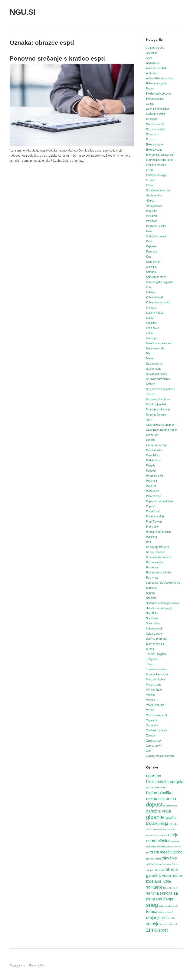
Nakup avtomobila (157, 374)
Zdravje (150, 735)
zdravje (152, 923)
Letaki (149, 317)
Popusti (150, 506)
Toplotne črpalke (156, 669)
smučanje (164, 899)
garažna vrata (158, 811)
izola (150, 823)
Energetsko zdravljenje (159, 160)
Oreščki (150, 440)
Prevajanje (152, 526)
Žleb (148, 751)
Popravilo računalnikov (159, 501)
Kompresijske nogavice (160, 282)
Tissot (149, 664)
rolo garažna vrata (162, 872)
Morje (149, 358)
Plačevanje (152, 491)
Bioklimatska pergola (158, 93)
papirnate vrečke (153, 858)
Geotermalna (154, 195)
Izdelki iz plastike (156, 226)
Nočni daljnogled (156, 404)
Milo (148, 353)
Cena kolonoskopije (157, 109)
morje (173, 834)
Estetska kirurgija (156, 175)
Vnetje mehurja (155, 705)
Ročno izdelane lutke (158, 572)
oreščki (166, 852)
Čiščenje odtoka (155, 114)
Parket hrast (153, 460)
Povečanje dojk (155, 516)
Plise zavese (153, 496)
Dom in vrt (152, 134)
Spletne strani (154, 633)
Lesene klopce (154, 312)
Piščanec (151, 480)
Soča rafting (153, 623)
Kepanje (151, 246)
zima (152, 929)
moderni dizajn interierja (156, 835)
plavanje (169, 858)
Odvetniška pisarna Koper (161, 430)
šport (163, 930)
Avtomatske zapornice (159, 78)
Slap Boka (152, 613)
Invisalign (151, 221)
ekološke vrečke (170, 805)
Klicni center (153, 261)
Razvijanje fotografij (157, 547)
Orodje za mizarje (156, 445)
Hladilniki (151, 210)
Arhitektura (152, 73)
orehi (154, 852)
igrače (170, 817)
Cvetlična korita (155, 124)
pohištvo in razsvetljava (156, 864)
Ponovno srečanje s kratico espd (57, 58)
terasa (151, 911)
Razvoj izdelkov (155, 552)
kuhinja (161, 823)
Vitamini (150, 700)
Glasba (150, 200)
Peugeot (151, 470)
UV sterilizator (154, 689)
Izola (149, 231)
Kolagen (151, 272)
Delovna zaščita (155, 129)
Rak (148, 542)
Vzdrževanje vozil (156, 715)
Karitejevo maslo (156, 236)
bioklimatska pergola (164, 781)
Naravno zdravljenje (158, 379)
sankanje (154, 887)
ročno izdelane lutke (164, 878)
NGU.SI (22, 12)
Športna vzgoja (155, 644)
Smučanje (152, 618)
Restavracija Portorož (159, 557)
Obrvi (149, 419)
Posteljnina (152, 511)
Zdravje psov (154, 740)
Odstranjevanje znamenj (160, 424)
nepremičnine (158, 840)
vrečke (172, 918)
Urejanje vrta (153, 684)
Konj (148, 287)
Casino (150, 103)
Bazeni (150, 88)
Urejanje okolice (155, 679)
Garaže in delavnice (158, 190)
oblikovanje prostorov (166, 846)
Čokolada (151, 119)
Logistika (151, 323)
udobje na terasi (165, 912)
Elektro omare (154, 144)
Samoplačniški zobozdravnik (163, 582)
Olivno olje (152, 435)
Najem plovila (154, 363)
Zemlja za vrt (154, 745)
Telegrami (152, 659)
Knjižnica (151, 267)
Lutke (149, 333)
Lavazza (151, 307)
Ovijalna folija (154, 450)
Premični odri (154, 521)
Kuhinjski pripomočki (158, 302)
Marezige (151, 338)
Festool (150, 180)
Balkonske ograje (156, 83)
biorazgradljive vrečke (155, 787)
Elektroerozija (154, 149)
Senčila (150, 593)
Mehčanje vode (155, 348)
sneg (152, 904)
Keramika (151, 251)
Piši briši (151, 486)
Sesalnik (151, 598)
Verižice (150, 694)
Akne (149, 58)
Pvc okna (151, 537)
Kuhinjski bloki (154, 297)
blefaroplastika (159, 792)
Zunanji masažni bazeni (160, 756)
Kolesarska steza (156, 277)
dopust (154, 804)
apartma (153, 775)
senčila (152, 893)
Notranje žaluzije (156, 414)
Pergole (150, 465)
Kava (149, 241)
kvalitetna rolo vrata (166, 829)
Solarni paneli (154, 628)
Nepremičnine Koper (158, 399)
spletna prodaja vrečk (168, 906)
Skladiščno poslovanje (159, 608)
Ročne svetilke (154, 562)
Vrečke (150, 710)
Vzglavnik (151, 720)
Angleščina (152, 63)
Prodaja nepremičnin (158, 531)
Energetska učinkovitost (160, 154)
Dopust (150, 139)
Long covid (152, 328)
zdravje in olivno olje (169, 924)
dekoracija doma (161, 798)
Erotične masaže (156, 165)
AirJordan (152, 53)
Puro (42, 965)
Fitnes (149, 185)
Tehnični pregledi (156, 654)
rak (167, 869)
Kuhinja (150, 292)
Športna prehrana (156, 638)
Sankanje (151, 587)
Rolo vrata (152, 577)
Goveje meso (154, 205)
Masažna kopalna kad (159, 343)
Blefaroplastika (155, 98)
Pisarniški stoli (154, 475)
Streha (150, 649)
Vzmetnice (152, 725)
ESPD (149, 170)
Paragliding (152, 455)
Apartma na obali (156, 68)
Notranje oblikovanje (158, 409)
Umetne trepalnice (157, 674)
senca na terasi (170, 887)
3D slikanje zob (155, 47)
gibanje (155, 816)
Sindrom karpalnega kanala (162, 603)
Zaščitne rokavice (156, 730)
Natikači (150, 384)
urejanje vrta (157, 917)
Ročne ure (152, 567)
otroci (178, 852)
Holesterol (152, 216)
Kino (148, 256)
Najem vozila (153, 368)
